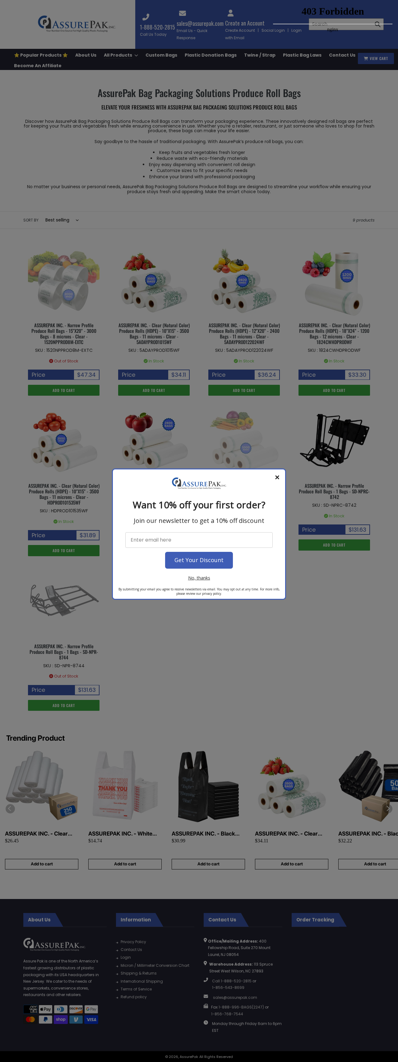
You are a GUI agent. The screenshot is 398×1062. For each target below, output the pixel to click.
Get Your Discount (199, 560)
